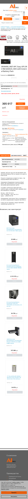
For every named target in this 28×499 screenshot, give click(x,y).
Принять (14, 492)
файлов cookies (5, 489)
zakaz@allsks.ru (15, 125)
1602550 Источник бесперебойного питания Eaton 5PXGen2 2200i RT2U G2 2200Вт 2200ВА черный (14, 341)
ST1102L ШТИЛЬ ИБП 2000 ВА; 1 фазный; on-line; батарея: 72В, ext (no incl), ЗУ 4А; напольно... (14, 378)
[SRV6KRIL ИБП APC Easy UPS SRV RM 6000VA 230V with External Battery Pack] (14, 56)
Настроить (14, 496)
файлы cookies (16, 482)
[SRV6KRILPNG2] (5, 61)
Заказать (20, 103)
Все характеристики (6, 91)
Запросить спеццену (22, 108)
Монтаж (11, 480)
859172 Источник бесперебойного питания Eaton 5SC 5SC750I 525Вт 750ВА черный (14, 229)
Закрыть (17, 19)
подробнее (21, 129)
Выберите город (13, 10)
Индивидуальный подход (15, 476)
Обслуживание (12, 478)
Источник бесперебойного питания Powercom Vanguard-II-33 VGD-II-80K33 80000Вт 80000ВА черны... (14, 267)
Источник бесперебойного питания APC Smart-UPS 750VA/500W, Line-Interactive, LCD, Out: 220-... (14, 304)
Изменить (7, 19)
